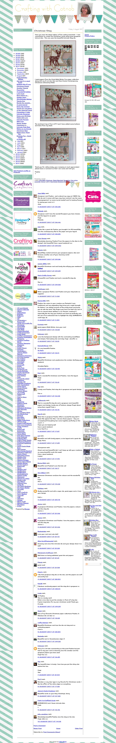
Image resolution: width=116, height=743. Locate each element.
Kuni (39, 373)
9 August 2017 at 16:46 (49, 710)
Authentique (21, 312)
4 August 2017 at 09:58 (49, 284)
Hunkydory (21, 389)
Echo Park (20, 368)
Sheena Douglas (23, 460)
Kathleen (41, 488)
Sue (39, 661)
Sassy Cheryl (22, 454)
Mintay (19, 411)
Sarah (40, 611)
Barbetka (41, 636)
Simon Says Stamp (24, 461)
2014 (18, 158)
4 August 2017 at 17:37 (49, 431)
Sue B (40, 414)
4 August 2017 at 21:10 (49, 536)
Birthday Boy (94, 520)
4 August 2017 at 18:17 (48, 468)
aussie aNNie (42, 264)
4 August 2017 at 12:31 (48, 341)
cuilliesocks (42, 400)
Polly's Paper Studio (24, 440)
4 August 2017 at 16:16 (49, 409)
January (20, 152)
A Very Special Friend (24, 110)
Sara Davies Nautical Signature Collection (24, 451)
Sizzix (19, 468)
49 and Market (22, 308)
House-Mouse (22, 388)
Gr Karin (41, 350)
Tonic (19, 491)
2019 (18, 63)
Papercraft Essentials (21, 430)
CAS (19, 317)
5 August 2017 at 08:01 (49, 589)
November (21, 70)
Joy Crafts (21, 392)
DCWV (19, 346)
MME (19, 400)
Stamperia (20, 477)
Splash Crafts (22, 475)
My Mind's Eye (22, 414)
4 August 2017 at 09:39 (49, 271)
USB (18, 497)
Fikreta (40, 562)
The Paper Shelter (23, 488)
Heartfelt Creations (24, 383)
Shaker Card (21, 458)
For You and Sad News (95, 506)
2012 (18, 161)
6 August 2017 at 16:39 (49, 657)
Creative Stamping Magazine (23, 344)
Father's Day (21, 374)
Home (58, 728)
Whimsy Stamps (23, 503)
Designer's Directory (24, 355)
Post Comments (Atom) (51, 732)
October (20, 72)
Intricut (43, 181)
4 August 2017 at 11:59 (49, 320)
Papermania (21, 432)
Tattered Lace (22, 483)
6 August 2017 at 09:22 (49, 641)
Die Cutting (21, 358)
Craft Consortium (23, 332)
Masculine (20, 406)
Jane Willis (41, 193)
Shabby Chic (21, 457)
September (21, 74)
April (19, 146)
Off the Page (21, 421)
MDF (19, 398)
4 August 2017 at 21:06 (49, 513)
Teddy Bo (20, 484)
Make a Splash (95, 449)
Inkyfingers (41, 289)
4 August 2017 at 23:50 (49, 579)
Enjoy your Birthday (24, 116)
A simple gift (21, 139)
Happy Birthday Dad (95, 478)
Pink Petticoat (22, 437)
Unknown (41, 334)
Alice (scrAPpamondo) (46, 541)
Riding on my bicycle (24, 129)
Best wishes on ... (23, 95)
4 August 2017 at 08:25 (49, 234)
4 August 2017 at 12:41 (48, 353)
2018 (18, 64)
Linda (40, 593)
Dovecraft (20, 365)
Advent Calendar (23, 309)
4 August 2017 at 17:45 (49, 459)
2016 (18, 154)
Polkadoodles (22, 438)
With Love (20, 121)
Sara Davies (21, 449)
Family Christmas (23, 372)
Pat (39, 386)
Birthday (20, 314)
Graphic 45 (21, 382)
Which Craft (21, 501)
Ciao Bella (20, 329)
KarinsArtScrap (43, 345)
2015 (18, 156)
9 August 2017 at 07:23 (49, 696)
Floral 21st (20, 90)
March (19, 148)
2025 (18, 53)
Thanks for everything (24, 108)
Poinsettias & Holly (23, 112)
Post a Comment (39, 725)
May (19, 145)
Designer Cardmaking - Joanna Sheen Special (22, 352)
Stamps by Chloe (23, 478)
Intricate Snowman (23, 114)
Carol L (40, 572)
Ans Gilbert (42, 473)
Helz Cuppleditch (23, 385)
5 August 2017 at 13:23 (49, 618)
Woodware (20, 504)
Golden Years (21, 97)
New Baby (20, 417)
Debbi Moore (22, 348)
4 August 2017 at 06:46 (49, 222)
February (20, 150)
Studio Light (21, 480)
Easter (19, 366)
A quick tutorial (22, 105)
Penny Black (21, 434)
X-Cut (19, 506)
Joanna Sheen (22, 391)
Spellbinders (21, 471)
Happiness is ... (22, 125)
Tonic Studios (22, 494)
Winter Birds (94, 421)
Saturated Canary (23, 455)
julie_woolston (43, 714)
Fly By (92, 549)
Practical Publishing (24, 443)
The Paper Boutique (24, 486)
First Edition (21, 375)
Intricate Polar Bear (23, 127)
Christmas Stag (22, 130)
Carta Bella (21, 326)
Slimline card (21, 469)
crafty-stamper (43, 622)
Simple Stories (22, 463)
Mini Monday (22, 409)
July (18, 141)
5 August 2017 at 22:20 (49, 632)
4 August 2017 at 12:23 (49, 329)
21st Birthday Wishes (24, 99)
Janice (40, 504)
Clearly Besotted (23, 331)
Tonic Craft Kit (22, 492)
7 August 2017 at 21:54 (49, 675)
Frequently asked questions (23, 379)
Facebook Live (22, 369)
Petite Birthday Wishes (22, 78)
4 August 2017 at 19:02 (49, 484)
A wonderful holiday (24, 92)
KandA (40, 583)
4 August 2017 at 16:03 (49, 396)
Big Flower (93, 464)
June (19, 143)
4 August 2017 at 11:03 (49, 296)
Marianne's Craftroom (45, 552)
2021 (18, 59)
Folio (19, 377)
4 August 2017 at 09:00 (49, 245)
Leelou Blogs (63, 741)
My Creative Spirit (23, 412)
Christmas (20, 328)
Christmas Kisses (23, 86)
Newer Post (38, 728)
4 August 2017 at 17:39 (49, 443)
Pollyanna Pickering (24, 441)
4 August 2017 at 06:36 (49, 206)
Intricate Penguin (23, 119)
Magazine (20, 401)
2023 (18, 55)
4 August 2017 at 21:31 (48, 558)
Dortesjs (41, 324)
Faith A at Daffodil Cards (46, 700)
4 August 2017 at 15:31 (48, 382)
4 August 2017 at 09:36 (49, 259)
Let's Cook (20, 93)
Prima (19, 445)
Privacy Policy (90, 36)
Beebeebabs (42, 531)
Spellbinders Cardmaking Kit (22, 473)
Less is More (21, 397)
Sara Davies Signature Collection (60, 181)
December (21, 68)
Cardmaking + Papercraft (22, 321)
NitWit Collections (23, 420)
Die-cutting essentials (21, 361)
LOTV (19, 395)
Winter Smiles (21, 123)
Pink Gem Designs (23, 435)
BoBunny (20, 315)
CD (18, 319)
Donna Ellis (42, 300)
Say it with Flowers (93, 535)
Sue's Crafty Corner (45, 275)
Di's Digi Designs (23, 357)
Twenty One (21, 101)
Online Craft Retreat (24, 423)
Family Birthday (22, 371)
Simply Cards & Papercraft (22, 465)
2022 (18, 57)
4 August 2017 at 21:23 (49, 548)
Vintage (19, 500)
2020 (18, 61)
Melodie (40, 211)
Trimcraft (20, 495)
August (19, 76)
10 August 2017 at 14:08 (49, 721)
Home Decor (21, 386)
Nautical (20, 415)
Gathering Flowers (93, 435)
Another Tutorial (22, 88)
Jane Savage (42, 238)
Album (19, 311)
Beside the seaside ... (24, 103)
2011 (18, 163)
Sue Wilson (21, 481)
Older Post (79, 728)
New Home (21, 418)
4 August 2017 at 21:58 (49, 567)
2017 (18, 66)
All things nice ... (95, 492)
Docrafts (20, 363)
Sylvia (40, 357)
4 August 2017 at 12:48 (49, 368)
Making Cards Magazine (22, 404)
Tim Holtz (20, 489)
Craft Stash (21, 334)
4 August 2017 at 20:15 (49, 499)
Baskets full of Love (24, 84)
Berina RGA (42, 463)
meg (39, 227)
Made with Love (22, 117)
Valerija (40, 250)
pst (39, 436)
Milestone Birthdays (24, 408)
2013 (18, 159)
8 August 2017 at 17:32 (49, 686)
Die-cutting (67, 180)
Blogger (27, 509)
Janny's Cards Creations (46, 691)
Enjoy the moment (23, 106)
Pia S (39, 679)
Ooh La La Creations (24, 425)
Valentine (20, 498)
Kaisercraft (21, 394)
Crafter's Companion (24, 335)
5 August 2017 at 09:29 (49, 606)
